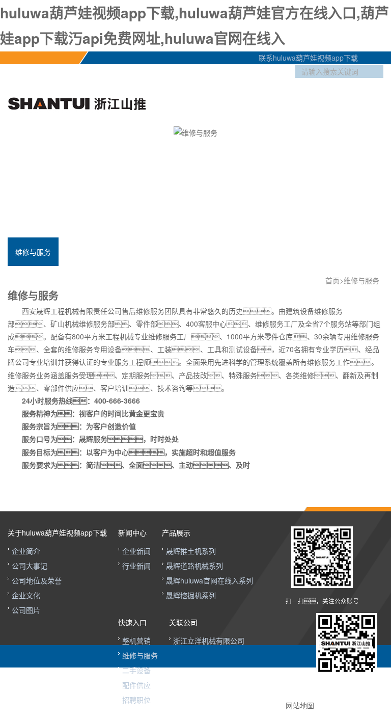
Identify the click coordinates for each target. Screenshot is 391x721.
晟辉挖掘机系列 (191, 595)
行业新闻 (136, 565)
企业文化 (26, 595)
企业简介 (26, 551)
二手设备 (136, 670)
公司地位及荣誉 (37, 580)
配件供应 (136, 685)
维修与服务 (33, 252)
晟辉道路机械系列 (194, 565)
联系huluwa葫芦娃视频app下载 (304, 57)
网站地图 (300, 705)
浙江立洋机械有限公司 (208, 640)
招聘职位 (136, 700)
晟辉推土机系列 (191, 551)
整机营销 (136, 640)
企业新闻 (136, 551)
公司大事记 (29, 565)
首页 (332, 280)
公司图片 (26, 610)
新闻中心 (132, 532)
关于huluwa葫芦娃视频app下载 (57, 532)
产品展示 (176, 532)
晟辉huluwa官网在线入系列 (209, 580)
